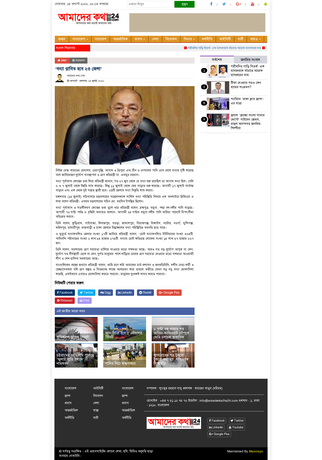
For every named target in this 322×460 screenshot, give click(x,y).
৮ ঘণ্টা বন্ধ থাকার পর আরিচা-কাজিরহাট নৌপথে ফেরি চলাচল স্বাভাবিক (171, 333)
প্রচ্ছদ (61, 39)
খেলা (155, 39)
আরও (254, 39)
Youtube (237, 427)
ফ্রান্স (67, 396)
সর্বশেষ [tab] (217, 59)
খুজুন (184, 4)
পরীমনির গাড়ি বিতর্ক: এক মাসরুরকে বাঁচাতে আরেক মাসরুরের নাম (216, 48)
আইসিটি (225, 39)
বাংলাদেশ (79, 39)
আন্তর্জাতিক (120, 39)
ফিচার (188, 39)
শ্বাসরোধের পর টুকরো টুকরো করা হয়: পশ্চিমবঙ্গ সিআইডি (171, 359)
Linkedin (126, 292)
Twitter (88, 292)
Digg (107, 292)
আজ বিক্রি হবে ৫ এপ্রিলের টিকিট (123, 335)
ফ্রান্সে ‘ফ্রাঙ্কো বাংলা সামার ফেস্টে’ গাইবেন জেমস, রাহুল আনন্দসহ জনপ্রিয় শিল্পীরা (248, 121)
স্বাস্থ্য (96, 410)
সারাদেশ (100, 39)
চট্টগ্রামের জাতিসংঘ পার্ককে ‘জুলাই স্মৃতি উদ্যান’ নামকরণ (75, 359)
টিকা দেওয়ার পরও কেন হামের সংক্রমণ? (246, 85)
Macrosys (256, 451)
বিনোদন (171, 39)
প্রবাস (139, 39)
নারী (240, 39)
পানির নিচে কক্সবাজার (120, 363)
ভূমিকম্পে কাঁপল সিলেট (73, 337)
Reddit (147, 292)
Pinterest (66, 301)
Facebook (66, 292)
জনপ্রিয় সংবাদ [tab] (250, 59)
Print (86, 301)
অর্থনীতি (207, 39)
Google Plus (171, 292)
